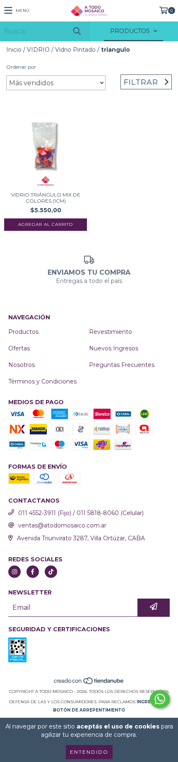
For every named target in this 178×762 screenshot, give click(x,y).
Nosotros (21, 365)
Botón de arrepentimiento (89, 710)
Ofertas (19, 348)
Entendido (89, 752)
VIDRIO (38, 49)
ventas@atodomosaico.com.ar (62, 525)
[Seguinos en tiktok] (51, 572)
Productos (23, 331)
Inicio (14, 49)
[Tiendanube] (89, 683)
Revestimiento (110, 331)
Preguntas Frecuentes (121, 365)
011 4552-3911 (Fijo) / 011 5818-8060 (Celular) (81, 513)
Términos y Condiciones (42, 381)
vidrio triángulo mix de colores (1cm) (45, 198)
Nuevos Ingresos (113, 348)
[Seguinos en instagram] (14, 572)
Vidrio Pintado (75, 49)
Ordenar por (21, 67)
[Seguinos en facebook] (32, 572)
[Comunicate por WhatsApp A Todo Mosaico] (160, 699)
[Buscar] (76, 31)
